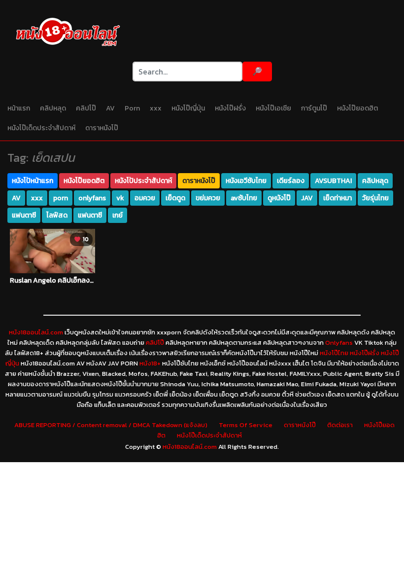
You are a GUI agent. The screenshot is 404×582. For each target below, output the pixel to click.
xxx (156, 108)
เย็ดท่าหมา (337, 198)
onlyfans (92, 198)
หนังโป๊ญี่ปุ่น (188, 108)
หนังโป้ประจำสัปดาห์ (143, 181)
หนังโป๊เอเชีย (273, 108)
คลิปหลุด (53, 108)
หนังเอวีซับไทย (246, 181)
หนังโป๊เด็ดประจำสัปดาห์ (41, 128)
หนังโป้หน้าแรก (32, 181)
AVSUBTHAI (333, 181)
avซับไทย (244, 198)
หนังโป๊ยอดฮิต (357, 108)
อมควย (145, 198)
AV (110, 108)
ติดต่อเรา (340, 425)
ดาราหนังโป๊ (101, 128)
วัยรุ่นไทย (375, 198)
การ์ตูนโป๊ (314, 108)
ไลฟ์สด (56, 215)
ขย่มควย (208, 198)
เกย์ (117, 215)
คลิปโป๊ (86, 108)
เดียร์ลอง (290, 181)
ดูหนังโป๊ (279, 198)
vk (120, 198)
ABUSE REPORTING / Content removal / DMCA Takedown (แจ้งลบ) (110, 425)
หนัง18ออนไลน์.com (36, 332)
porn (60, 198)
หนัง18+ (150, 363)
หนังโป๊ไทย (334, 353)
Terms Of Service (245, 425)
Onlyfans (339, 342)
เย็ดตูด (175, 198)
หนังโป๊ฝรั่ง (230, 108)
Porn (132, 108)
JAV (307, 198)
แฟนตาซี (24, 215)
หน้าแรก (18, 108)
